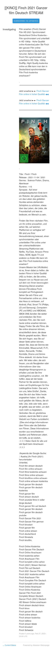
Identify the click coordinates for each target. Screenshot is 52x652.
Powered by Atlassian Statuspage (36, 645)
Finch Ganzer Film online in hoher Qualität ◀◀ (34, 92)
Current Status (9, 645)
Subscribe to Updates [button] (26, 21)
